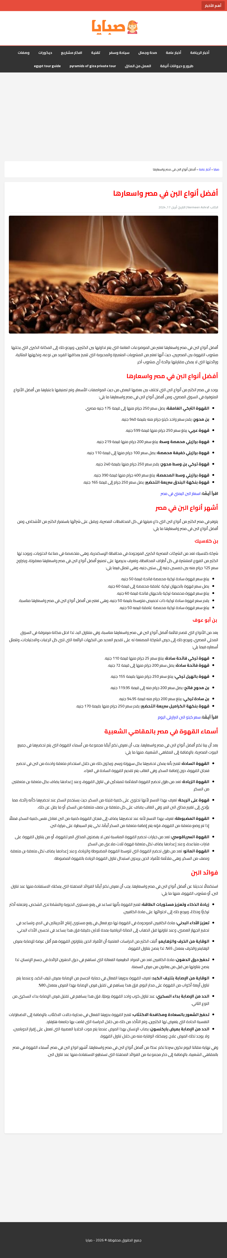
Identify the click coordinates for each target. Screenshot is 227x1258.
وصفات (23, 52)
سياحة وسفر (119, 52)
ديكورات (45, 52)
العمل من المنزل (138, 66)
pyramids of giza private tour (93, 66)
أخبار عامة (173, 52)
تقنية (95, 52)
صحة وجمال (147, 52)
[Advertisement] (113, 108)
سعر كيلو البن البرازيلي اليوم (179, 717)
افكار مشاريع (71, 52)
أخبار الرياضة (199, 52)
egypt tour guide (47, 66)
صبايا (216, 169)
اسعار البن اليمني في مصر (181, 493)
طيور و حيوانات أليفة (176, 66)
